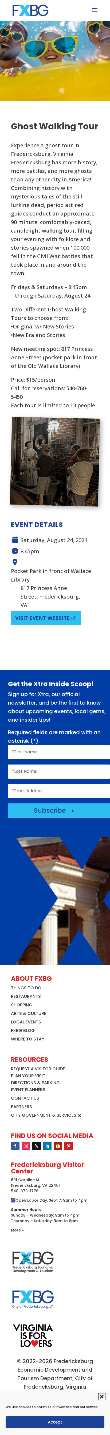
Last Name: (24, 771)
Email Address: (28, 791)
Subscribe (55, 810)
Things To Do (26, 988)
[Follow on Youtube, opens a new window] (58, 1146)
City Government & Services (43, 1115)
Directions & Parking (35, 1083)
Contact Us (25, 1098)
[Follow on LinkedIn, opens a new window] (47, 1146)
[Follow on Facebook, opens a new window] (15, 1146)
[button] (101, 1396)
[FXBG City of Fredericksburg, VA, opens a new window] (33, 1312)
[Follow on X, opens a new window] (36, 1146)
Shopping (21, 1005)
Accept (55, 1422)
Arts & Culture (28, 1013)
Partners (21, 1107)
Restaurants (26, 996)
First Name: (25, 752)
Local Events (26, 1022)
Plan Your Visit (28, 1076)
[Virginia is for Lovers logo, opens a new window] (33, 1347)
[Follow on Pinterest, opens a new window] (68, 1146)
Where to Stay (27, 1039)
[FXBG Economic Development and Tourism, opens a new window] (33, 1275)
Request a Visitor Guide (38, 1069)
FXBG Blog (23, 1030)
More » (17, 1230)
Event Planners (28, 1090)
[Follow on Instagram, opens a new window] (26, 1146)
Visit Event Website (42, 618)
